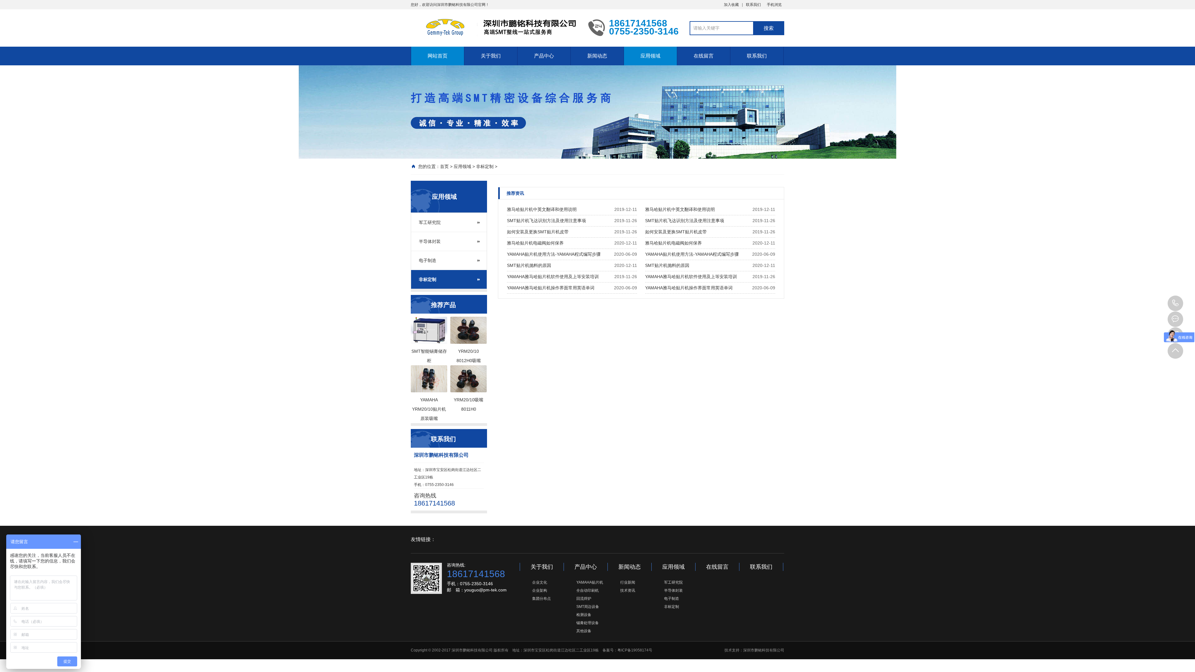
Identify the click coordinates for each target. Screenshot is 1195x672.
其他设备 (583, 631)
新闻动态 (597, 55)
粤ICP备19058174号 (634, 650)
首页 (444, 166)
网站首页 (438, 55)
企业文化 (539, 582)
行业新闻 (627, 582)
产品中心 (544, 55)
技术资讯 (627, 590)
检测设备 (583, 615)
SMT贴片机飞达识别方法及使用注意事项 (546, 220)
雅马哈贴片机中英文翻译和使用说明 (542, 209)
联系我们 (753, 4)
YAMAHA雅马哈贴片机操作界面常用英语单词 (550, 287)
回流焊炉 (583, 598)
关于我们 (491, 55)
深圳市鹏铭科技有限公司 (763, 650)
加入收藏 (731, 4)
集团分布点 (541, 598)
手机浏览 (774, 4)
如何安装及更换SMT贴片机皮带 (538, 231)
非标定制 (485, 166)
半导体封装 (430, 241)
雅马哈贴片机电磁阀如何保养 (535, 242)
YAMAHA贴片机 (589, 582)
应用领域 (650, 55)
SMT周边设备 (587, 606)
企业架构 (539, 590)
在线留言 (704, 55)
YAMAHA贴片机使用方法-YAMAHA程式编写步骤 (554, 254)
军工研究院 (430, 222)
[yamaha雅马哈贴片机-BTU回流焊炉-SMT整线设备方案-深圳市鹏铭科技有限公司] (495, 27)
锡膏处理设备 (587, 623)
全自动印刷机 (587, 590)
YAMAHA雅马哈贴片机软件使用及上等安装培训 (553, 276)
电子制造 (427, 260)
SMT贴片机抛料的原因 (529, 265)
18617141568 (1175, 303)
